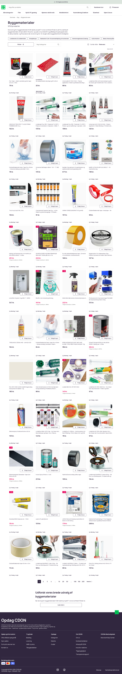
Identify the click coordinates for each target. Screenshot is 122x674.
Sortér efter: (94, 44)
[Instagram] (57, 669)
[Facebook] (64, 669)
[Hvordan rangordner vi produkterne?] (88, 44)
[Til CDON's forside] (3, 7)
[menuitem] (8, 13)
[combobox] (48, 7)
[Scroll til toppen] (117, 612)
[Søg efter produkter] (88, 7)
